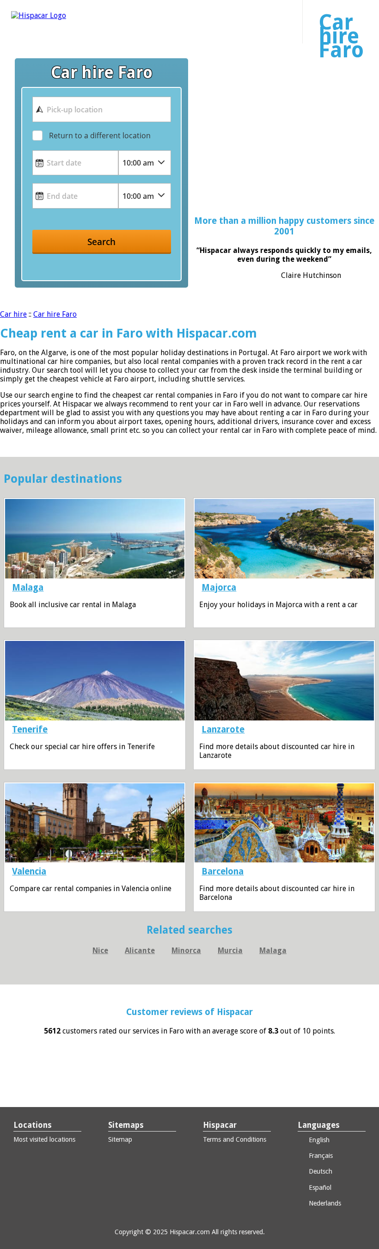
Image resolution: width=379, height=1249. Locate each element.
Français (320, 1155)
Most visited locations (44, 1139)
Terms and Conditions (234, 1139)
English (318, 1140)
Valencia (29, 871)
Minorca (186, 950)
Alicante (140, 950)
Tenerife (30, 729)
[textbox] (101, 109)
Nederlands (324, 1203)
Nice (100, 950)
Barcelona (223, 871)
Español (319, 1187)
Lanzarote (223, 729)
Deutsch (319, 1171)
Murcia (230, 950)
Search (101, 241)
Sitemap (120, 1139)
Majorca (219, 587)
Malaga (27, 587)
